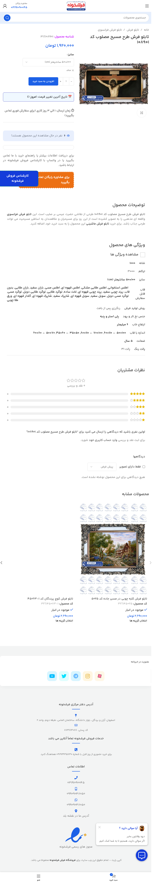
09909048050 (76, 794)
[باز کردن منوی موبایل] (147, 6)
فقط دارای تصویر (130, 466)
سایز (71, 54)
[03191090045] (76, 777)
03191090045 (76, 782)
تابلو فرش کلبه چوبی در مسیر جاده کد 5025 (119, 599)
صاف (68, 70)
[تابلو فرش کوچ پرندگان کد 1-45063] (39, 549)
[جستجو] (7, 17)
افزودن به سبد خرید (43, 81)
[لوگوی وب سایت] (76, 6)
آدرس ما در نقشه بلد (76, 816)
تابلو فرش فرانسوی (110, 30)
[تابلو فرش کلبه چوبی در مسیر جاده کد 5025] (113, 549)
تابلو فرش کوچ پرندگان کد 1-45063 (50, 599)
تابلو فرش (133, 30)
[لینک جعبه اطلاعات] (19, 6)
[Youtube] (52, 676)
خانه (146, 30)
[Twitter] (64, 676)
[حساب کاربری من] (5, 6)
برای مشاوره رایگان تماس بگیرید (53, 180)
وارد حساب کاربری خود (103, 440)
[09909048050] (76, 788)
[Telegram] (76, 676)
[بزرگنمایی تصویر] (141, 112)
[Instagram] (88, 676)
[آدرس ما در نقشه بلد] (76, 811)
